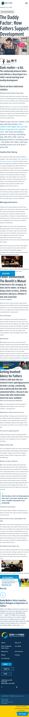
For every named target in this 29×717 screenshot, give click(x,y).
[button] (26, 2)
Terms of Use (4, 699)
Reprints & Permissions (7, 702)
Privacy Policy (4, 700)
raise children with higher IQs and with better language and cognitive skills (14, 128)
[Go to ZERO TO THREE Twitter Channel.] (1, 687)
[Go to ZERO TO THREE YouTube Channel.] (7, 687)
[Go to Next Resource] (3, 595)
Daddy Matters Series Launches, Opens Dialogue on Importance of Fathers (14, 603)
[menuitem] (1, 687)
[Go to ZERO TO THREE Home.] (6, 3)
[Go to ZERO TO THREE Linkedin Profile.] (13, 687)
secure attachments (14, 107)
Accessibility (4, 703)
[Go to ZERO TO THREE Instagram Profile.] (10, 687)
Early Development (7, 12)
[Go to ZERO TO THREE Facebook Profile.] (4, 687)
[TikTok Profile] (16, 687)
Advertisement (3, 362)
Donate (23, 714)
